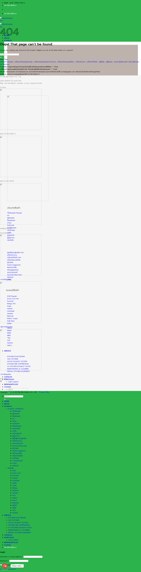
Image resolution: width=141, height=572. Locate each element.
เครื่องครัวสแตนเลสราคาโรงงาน (45, 62)
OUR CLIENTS (13, 382)
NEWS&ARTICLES (11, 384)
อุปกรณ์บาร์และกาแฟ (19, 446)
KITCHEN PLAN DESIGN (17, 517)
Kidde (14, 483)
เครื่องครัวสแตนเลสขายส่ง (24, 62)
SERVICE (7, 515)
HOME (6, 401)
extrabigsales (6, 279)
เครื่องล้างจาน (80, 62)
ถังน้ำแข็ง (15, 458)
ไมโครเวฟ (15, 423)
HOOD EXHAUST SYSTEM (18, 522)
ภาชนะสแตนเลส (17, 460)
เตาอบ (14, 421)
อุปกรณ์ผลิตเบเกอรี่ (120, 62)
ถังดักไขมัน (16, 428)
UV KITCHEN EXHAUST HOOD (19, 527)
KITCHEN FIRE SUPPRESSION (19, 525)
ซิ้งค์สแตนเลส (16, 426)
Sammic (15, 513)
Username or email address (11, 556)
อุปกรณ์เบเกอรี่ (17, 443)
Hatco (14, 500)
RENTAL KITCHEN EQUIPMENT (19, 532)
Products (8, 40)
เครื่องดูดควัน (17, 433)
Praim (14, 485)
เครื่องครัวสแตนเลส (6, 62)
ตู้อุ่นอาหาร (16, 436)
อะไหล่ (14, 463)
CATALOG (8, 377)
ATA (13, 495)
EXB (14, 470)
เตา (13, 418)
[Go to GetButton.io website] (5, 570)
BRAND (11, 468)
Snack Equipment (19, 451)
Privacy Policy (44, 392)
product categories (15, 408)
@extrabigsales (7, 327)
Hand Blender (133, 62)
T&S (14, 510)
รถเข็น (14, 431)
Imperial (15, 503)
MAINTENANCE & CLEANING (19, 530)
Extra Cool (16, 473)
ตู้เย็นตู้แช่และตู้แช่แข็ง (19, 438)
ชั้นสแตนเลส (16, 416)
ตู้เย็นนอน (109, 62)
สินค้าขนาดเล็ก (17, 453)
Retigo (14, 488)
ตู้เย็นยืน (101, 62)
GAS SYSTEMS (13, 520)
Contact (7, 545)
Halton (14, 498)
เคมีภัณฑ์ (15, 465)
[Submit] (1, 57)
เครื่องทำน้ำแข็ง (92, 62)
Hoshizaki (16, 480)
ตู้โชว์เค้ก (15, 448)
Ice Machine (4, 64)
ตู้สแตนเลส (15, 413)
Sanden (15, 493)
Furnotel (15, 475)
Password (4, 561)
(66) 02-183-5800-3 (8, 134)
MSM (14, 508)
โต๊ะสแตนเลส (16, 411)
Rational (15, 490)
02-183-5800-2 (10, 5)
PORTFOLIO (9, 379)
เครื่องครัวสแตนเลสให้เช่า (65, 62)
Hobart (15, 478)
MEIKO (14, 505)
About (6, 404)
